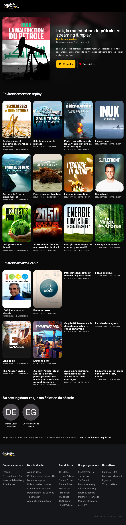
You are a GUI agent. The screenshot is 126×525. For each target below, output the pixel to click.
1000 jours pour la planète (13, 312)
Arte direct (64, 492)
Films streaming (86, 484)
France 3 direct (67, 480)
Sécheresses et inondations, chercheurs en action (16, 144)
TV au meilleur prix (112, 484)
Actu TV (82, 505)
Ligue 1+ (106, 480)
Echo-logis (8, 360)
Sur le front (101, 194)
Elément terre (41, 310)
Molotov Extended (112, 476)
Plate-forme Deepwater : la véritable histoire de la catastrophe (78, 144)
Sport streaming (86, 492)
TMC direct (65, 500)
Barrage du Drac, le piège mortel (13, 195)
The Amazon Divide (13, 371)
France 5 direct (67, 484)
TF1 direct (64, 471)
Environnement (81, 42)
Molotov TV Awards (88, 496)
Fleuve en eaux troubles (47, 194)
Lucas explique (104, 272)
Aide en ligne (34, 471)
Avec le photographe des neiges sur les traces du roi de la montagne (76, 375)
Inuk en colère (103, 141)
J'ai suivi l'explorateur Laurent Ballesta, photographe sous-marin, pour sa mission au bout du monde (46, 376)
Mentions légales (36, 480)
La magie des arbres (107, 244)
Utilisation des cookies (39, 484)
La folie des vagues (106, 323)
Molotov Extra (109, 471)
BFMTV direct (66, 505)
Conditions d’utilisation (39, 488)
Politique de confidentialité (41, 476)
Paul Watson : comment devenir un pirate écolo (77, 274)
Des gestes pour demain (12, 246)
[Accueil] (11, 6)
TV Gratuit (83, 480)
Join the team (9, 484)
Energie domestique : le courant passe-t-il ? (78, 246)
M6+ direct (64, 488)
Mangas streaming (88, 500)
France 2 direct (67, 476)
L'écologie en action (76, 194)
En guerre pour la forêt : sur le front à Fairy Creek (109, 374)
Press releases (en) (12, 476)
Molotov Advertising (13, 480)
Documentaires (64, 42)
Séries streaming (87, 488)
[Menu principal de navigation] (120, 6)
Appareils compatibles (39, 500)
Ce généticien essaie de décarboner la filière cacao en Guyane (78, 326)
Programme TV (86, 471)
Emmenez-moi (41, 360)
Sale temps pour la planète (44, 142)
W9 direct (64, 496)
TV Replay (83, 476)
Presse (6, 471)
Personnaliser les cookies (40, 492)
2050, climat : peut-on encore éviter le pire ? (46, 246)
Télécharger (33, 496)
